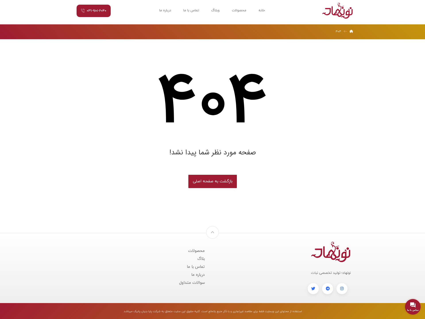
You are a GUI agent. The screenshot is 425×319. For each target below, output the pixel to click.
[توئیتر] (313, 288)
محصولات (196, 251)
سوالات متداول (192, 283)
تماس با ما (196, 267)
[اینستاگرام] (342, 288)
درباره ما (198, 275)
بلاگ (201, 259)
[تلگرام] (327, 288)
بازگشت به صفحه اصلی (212, 181)
